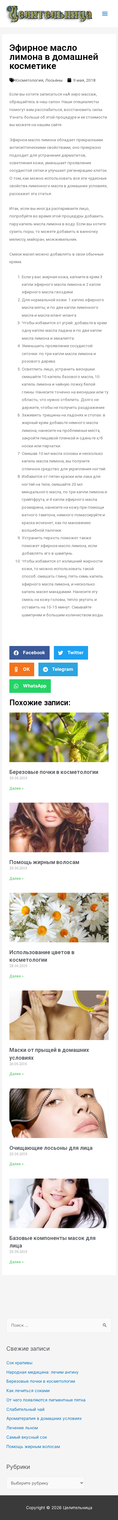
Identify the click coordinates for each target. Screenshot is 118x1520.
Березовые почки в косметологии (53, 772)
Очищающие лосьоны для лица (51, 1148)
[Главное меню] (105, 13)
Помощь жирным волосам (44, 862)
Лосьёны (54, 80)
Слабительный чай (25, 1409)
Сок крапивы (19, 1362)
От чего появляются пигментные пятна (46, 1400)
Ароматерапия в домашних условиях (44, 1418)
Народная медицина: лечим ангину (42, 1372)
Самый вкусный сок (26, 1437)
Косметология (29, 80)
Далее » (16, 788)
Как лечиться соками (28, 1390)
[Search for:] (59, 1325)
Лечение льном (22, 1427)
